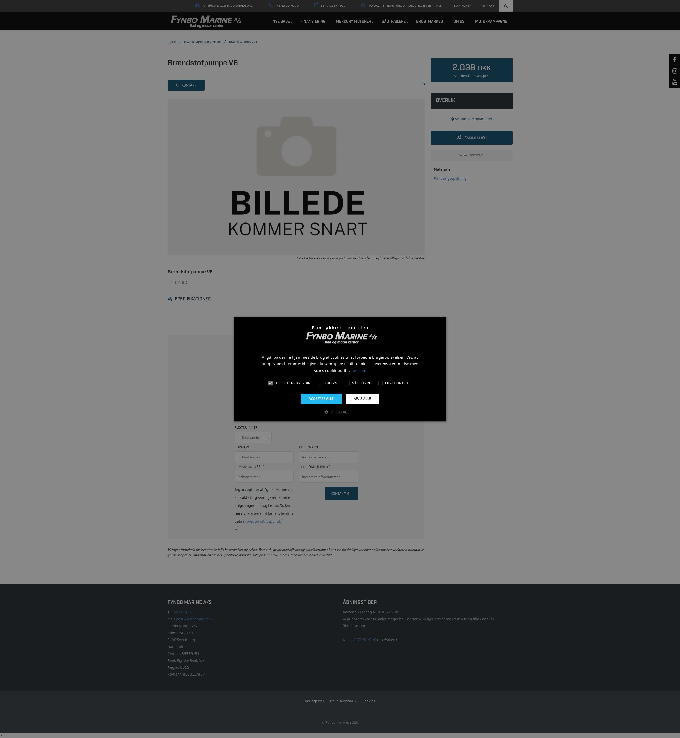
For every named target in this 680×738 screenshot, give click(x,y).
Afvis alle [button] (362, 398)
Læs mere (358, 371)
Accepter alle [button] (321, 398)
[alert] (340, 369)
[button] (339, 412)
